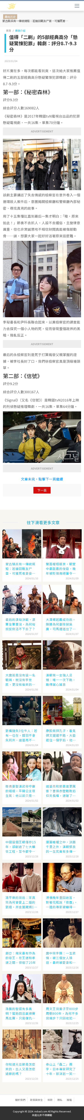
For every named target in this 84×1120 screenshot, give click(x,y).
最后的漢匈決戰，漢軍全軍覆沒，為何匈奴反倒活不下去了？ (20, 624)
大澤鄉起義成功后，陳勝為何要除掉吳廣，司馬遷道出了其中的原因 (61, 624)
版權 (69, 1100)
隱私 (59, 1100)
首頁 (8, 30)
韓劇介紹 (20, 30)
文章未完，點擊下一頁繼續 (42, 479)
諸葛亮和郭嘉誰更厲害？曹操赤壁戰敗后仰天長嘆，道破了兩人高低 (61, 791)
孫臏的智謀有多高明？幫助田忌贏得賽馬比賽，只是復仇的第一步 (20, 1013)
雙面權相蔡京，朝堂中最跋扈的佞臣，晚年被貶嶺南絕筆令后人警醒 (61, 569)
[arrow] (23, 6)
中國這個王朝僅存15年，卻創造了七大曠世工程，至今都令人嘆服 (20, 847)
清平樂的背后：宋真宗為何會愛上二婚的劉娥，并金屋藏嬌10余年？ (20, 902)
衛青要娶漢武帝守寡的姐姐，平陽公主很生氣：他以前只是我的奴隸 (20, 791)
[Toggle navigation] (77, 6)
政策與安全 (36, 1100)
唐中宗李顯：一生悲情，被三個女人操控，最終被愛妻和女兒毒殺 (61, 958)
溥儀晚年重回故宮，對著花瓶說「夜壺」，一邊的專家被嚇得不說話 (62, 902)
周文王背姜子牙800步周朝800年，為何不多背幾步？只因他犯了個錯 (62, 1013)
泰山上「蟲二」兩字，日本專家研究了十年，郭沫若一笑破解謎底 (61, 1069)
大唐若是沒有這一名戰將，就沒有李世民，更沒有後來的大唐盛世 (20, 680)
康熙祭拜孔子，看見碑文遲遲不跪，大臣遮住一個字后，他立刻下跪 (61, 735)
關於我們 (20, 1100)
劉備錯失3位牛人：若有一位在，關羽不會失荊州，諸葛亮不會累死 (21, 735)
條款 (50, 1100)
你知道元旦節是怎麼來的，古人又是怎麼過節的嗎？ (20, 1069)
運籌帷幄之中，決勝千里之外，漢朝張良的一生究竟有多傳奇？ (61, 847)
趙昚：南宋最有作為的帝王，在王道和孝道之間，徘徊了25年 (20, 958)
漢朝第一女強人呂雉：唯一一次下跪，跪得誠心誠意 (61, 680)
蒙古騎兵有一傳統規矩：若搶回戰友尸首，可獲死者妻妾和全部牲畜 (35, 21)
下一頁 (42, 490)
